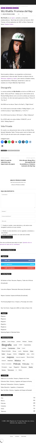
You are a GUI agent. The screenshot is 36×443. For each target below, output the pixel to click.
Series (4, 370)
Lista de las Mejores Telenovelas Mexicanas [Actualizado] (15, 289)
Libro (28, 354)
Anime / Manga (11, 341)
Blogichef (3, 321)
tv (16, 370)
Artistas (24, 341)
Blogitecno (3, 327)
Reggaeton (16, 367)
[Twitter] (20, 426)
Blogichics (3, 324)
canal (15, 345)
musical (4, 360)
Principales (4, 367)
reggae (10, 367)
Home (11, 436)
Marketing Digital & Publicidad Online (10, 332)
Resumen (24, 367)
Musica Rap (15, 8)
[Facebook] (12, 426)
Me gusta (31, 260)
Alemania (3, 78)
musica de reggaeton (20, 357)
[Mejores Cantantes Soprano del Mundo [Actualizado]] (18, 292)
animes (19, 341)
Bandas (30, 341)
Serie (31, 367)
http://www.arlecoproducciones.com (18, 182)
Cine (18, 348)
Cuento (23, 348)
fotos (31, 351)
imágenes (22, 354)
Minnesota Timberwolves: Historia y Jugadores (13, 384)
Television (11, 370)
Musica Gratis (30, 357)
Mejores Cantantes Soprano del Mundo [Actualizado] (14, 295)
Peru (32, 363)
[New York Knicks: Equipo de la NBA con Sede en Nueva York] (18, 305)
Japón (15, 78)
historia (15, 354)
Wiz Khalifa (16, 150)
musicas (10, 360)
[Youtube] (24, 426)
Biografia (10, 150)
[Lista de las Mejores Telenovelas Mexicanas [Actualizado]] (18, 286)
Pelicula (16, 364)
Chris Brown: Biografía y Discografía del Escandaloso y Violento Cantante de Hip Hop (27, 163)
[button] (33, 2)
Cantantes (12, 6)
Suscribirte (30, 268)
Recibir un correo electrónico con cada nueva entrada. (16, 234)
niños (24, 360)
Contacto (17, 436)
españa (19, 351)
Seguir (32, 264)
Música (6, 6)
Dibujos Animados (6, 351)
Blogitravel (3, 329)
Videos (20, 370)
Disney (14, 351)
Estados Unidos (9, 24)
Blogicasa (3, 319)
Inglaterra (9, 78)
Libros (32, 354)
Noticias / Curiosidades (6, 363)
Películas (25, 364)
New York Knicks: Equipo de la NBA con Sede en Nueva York (16, 308)
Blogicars (3, 316)
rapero (13, 18)
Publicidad (23, 436)
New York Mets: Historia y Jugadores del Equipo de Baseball (16, 390)
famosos (25, 351)
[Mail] (16, 426)
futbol (3, 354)
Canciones (27, 345)
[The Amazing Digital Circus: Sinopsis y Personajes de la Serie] (18, 298)
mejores (10, 357)
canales (20, 344)
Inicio (2, 6)
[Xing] (18, 187)
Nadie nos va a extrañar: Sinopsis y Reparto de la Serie (15, 378)
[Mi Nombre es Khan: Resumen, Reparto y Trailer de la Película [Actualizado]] (18, 277)
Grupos (9, 354)
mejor (3, 357)
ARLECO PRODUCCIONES (9, 14)
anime (4, 341)
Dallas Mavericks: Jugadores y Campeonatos (12, 387)
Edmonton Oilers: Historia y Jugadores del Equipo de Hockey (16, 381)
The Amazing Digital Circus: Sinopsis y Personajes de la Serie (16, 301)
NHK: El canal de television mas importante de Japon (8, 162)
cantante (4, 348)
